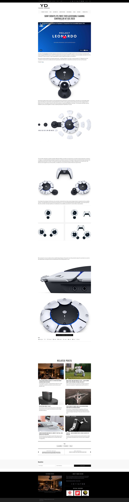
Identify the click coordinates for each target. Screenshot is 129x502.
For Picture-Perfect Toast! (45, 406)
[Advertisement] (72, 6)
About (40, 1)
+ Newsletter (85, 11)
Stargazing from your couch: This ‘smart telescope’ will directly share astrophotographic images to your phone (51, 451)
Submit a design (52, 1)
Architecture (62, 11)
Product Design (44, 11)
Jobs (61, 1)
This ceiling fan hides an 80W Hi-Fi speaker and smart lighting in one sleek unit (50, 492)
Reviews (78, 11)
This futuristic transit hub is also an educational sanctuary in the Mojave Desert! (77, 407)
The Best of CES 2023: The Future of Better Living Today (77, 451)
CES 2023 (46, 53)
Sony (54, 53)
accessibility (59, 446)
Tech (50, 11)
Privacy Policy (78, 480)
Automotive (55, 11)
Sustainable (69, 11)
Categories (45, 1)
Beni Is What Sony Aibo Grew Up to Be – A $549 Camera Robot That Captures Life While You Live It (77, 381)
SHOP (58, 1)
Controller (66, 446)
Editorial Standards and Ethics (70, 480)
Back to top (41, 500)
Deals (74, 11)
